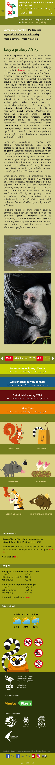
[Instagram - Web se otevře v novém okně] (38, 757)
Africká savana (12, 38)
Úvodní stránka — (27, 19)
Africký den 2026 (25, 358)
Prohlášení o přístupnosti (41, 751)
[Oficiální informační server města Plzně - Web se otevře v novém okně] (18, 703)
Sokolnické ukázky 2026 (27, 395)
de (33, 762)
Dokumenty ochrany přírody (27, 368)
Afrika (21, 22)
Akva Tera (27, 408)
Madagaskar (34, 30)
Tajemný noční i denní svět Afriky (21, 34)
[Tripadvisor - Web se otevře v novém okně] (44, 757)
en (27, 762)
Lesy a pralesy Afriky (15, 30)
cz (22, 762)
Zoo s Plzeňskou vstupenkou (27, 381)
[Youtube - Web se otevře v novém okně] (33, 757)
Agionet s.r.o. (26, 751)
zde (16, 556)
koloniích (22, 70)
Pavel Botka (15, 751)
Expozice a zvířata (44, 19)
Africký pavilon (30, 38)
